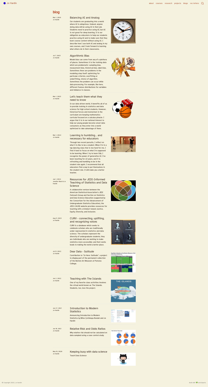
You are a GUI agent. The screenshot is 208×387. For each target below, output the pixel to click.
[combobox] (202, 3)
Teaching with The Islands (85, 278)
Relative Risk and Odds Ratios (87, 328)
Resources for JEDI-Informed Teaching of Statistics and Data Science (88, 182)
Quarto (203, 383)
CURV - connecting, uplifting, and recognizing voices (87, 220)
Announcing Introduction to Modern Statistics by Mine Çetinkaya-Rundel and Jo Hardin (88, 318)
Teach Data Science (78, 355)
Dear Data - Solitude (82, 251)
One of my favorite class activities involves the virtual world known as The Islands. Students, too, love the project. (88, 285)
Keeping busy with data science (88, 351)
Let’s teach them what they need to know (86, 98)
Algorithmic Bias (79, 55)
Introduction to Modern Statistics (84, 310)
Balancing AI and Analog (84, 17)
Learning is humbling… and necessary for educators (86, 137)
